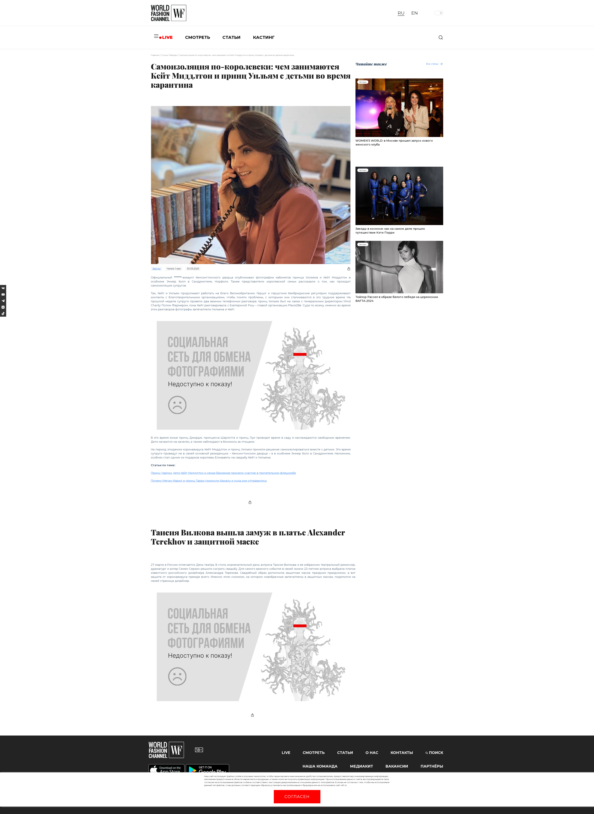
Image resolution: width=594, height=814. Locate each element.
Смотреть (314, 752)
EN (414, 13)
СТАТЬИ (231, 37)
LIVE (167, 37)
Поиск (435, 752)
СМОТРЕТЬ (197, 37)
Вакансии (396, 766)
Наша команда (320, 766)
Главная (155, 55)
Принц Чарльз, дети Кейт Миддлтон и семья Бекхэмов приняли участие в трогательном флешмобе (223, 473)
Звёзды (173, 55)
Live (286, 752)
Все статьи (432, 64)
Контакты (402, 752)
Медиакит (361, 766)
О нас (372, 752)
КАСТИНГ (264, 37)
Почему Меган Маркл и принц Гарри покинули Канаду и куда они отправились (209, 480)
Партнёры (432, 766)
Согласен (297, 796)
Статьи (164, 55)
